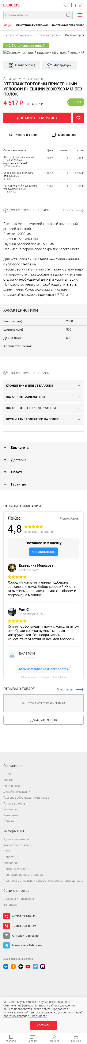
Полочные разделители (25, 396)
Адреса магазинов (16, 839)
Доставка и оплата (16, 868)
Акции (7, 25)
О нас (7, 774)
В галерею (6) (25, 65)
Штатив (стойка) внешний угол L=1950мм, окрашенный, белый (18, 160)
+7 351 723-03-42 (81, 4)
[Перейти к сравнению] (73, 5)
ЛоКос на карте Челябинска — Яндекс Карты (43, 677)
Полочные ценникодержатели (31, 408)
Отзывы (9, 821)
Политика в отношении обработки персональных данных (43, 880)
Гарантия (18, 484)
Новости (9, 857)
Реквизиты (11, 815)
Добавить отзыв (43, 720)
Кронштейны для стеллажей (29, 385)
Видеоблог (10, 863)
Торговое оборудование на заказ (26, 797)
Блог (6, 851)
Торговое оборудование (17, 35)
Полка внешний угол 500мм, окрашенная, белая (20, 187)
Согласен (43, 1025)
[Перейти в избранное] (65, 5)
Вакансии (10, 904)
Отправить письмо (25, 935)
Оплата (16, 472)
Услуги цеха (11, 785)
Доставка (18, 460)
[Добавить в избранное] (78, 118)
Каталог (9, 780)
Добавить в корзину (37, 118)
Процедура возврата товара (23, 874)
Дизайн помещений (16, 791)
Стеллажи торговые (49, 35)
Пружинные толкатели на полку (32, 419)
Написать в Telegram (27, 945)
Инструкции (63, 65)
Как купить (19, 448)
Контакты (10, 809)
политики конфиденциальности (25, 1016)
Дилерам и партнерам (18, 898)
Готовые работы (14, 803)
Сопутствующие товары (42, 210)
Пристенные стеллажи (32, 25)
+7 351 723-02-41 (24, 916)
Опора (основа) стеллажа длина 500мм (18, 174)
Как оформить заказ (17, 845)
